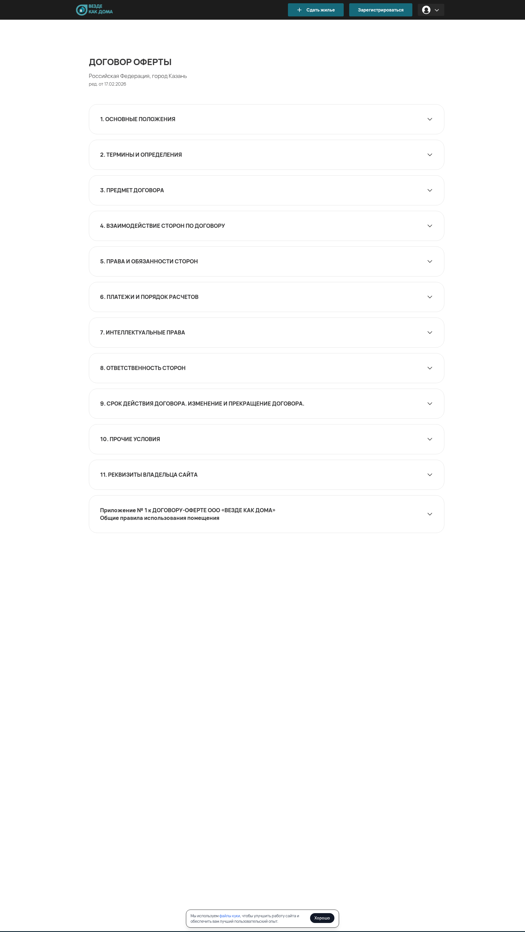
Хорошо (322, 918)
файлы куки (229, 915)
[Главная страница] (102, 10)
